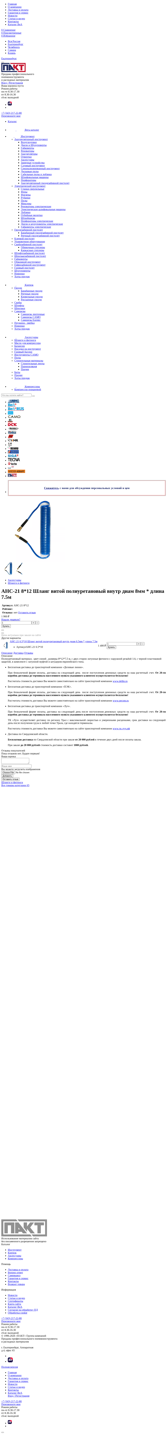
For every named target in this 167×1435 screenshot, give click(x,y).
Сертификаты (15, 1301)
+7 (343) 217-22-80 (11, 113)
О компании (15, 7)
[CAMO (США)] (14, 417)
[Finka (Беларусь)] (12, 433)
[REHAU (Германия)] (13, 448)
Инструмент (15, 1249)
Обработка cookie (17, 1312)
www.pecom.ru (121, 700)
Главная (12, 4)
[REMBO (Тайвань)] (13, 452)
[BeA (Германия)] (12, 405)
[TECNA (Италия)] (14, 460)
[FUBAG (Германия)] (11, 437)
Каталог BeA (15, 24)
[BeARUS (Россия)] (16, 409)
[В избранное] (2, 633)
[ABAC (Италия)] (13, 402)
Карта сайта (14, 1304)
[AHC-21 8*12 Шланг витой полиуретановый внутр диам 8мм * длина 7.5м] (8, 574)
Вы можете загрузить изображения (20, 769)
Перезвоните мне (11, 116)
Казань (11, 53)
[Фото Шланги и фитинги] (83, 530)
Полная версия (9, 1367)
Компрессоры (15, 1258)
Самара (12, 50)
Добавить (7, 776)
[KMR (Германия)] (13, 441)
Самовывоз (14, 1275)
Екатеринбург (15, 44)
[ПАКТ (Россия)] (12, 476)
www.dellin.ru (120, 681)
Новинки (19, 273)
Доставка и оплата (18, 9)
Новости (12, 15)
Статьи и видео (16, 18)
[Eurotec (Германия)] (13, 429)
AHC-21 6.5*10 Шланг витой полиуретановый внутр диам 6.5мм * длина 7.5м (53, 641)
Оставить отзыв (27, 612)
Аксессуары (14, 1255)
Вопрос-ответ (15, 1272)
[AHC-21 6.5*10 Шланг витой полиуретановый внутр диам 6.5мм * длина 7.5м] (5, 648)
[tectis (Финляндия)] (12, 464)
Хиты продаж (22, 276)
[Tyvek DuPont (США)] (11, 468)
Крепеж (12, 1252)
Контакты (13, 21)
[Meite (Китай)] (10, 444)
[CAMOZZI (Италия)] (10, 421)
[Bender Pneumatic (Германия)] (10, 413)
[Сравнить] (2, 630)
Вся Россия (14, 41)
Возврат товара (16, 1284)
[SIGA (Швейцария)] (13, 456)
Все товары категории (15, 785)
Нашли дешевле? (10, 619)
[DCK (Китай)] (12, 425)
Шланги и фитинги (12, 782)
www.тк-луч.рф (121, 728)
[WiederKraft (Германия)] (16, 472)
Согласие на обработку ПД (23, 1309)
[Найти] (33, 396)
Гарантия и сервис (18, 12)
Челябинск (14, 47)
